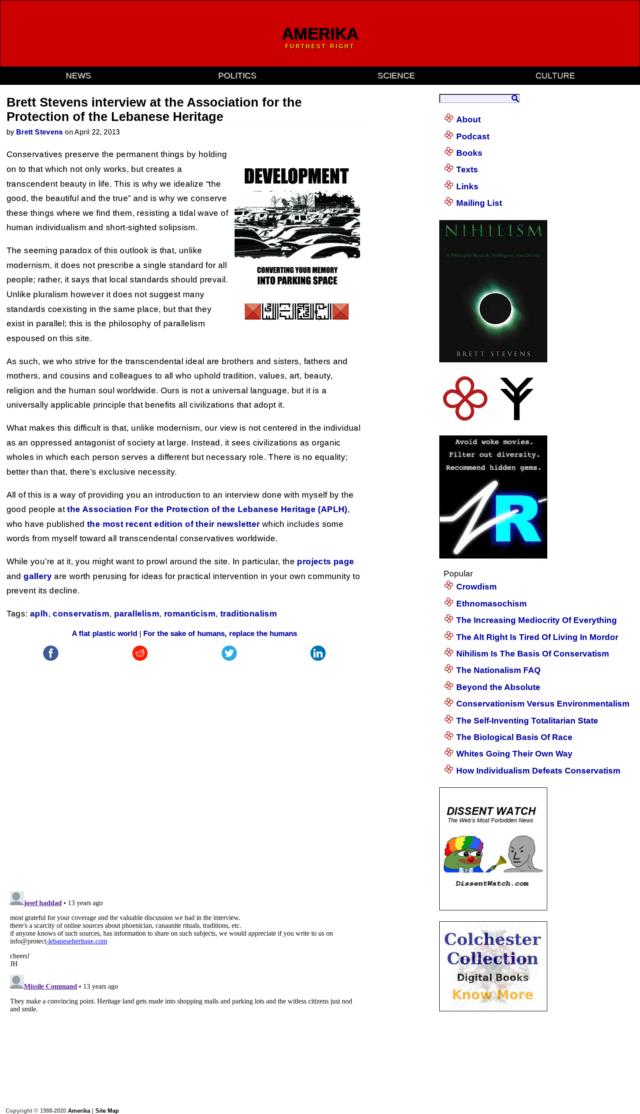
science (396, 75)
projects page (325, 561)
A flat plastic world (104, 633)
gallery (38, 576)
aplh (39, 613)
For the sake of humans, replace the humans (220, 633)
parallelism (136, 613)
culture (555, 75)
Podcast (472, 136)
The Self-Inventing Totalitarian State (527, 720)
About (468, 119)
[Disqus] (185, 771)
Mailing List (479, 202)
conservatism (81, 613)
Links (467, 186)
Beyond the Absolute (498, 687)
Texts (467, 169)
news (78, 75)
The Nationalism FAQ (498, 670)
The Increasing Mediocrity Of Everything (536, 620)
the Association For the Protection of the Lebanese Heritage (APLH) (207, 509)
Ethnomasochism (491, 603)
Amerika (79, 1110)
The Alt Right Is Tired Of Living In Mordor (537, 637)
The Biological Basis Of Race (514, 737)
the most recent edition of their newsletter (173, 524)
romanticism (190, 613)
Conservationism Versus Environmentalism (543, 703)
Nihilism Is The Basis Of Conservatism (532, 653)
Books (469, 152)
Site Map (107, 1110)
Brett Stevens (39, 132)
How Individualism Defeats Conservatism (538, 770)
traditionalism (248, 613)
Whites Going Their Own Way (514, 753)
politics (237, 75)
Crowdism (476, 586)
